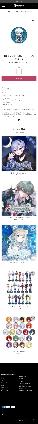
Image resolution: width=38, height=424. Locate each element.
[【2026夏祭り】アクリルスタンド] (19, 287)
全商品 (2, 378)
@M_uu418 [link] (22, 95)
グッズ (2, 380)
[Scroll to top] (34, 420)
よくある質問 (22, 376)
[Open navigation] (5, 5)
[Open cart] (35, 5)
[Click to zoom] (33, 21)
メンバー (3, 385)
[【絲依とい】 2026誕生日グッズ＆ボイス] (19, 243)
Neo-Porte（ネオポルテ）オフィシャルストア (17, 420)
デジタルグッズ (5, 383)
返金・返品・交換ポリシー (25, 386)
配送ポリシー (22, 388)
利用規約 (21, 381)
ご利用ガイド (4, 387)
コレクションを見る (19, 132)
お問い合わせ (4, 390)
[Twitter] (19, 120)
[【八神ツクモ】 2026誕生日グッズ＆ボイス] (19, 198)
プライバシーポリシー (24, 383)
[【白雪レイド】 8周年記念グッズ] (19, 153)
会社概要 (21, 379)
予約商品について (19, 1)
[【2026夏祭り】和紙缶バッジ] (19, 332)
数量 (19, 67)
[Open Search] (32, 6)
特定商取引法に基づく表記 (25, 391)
